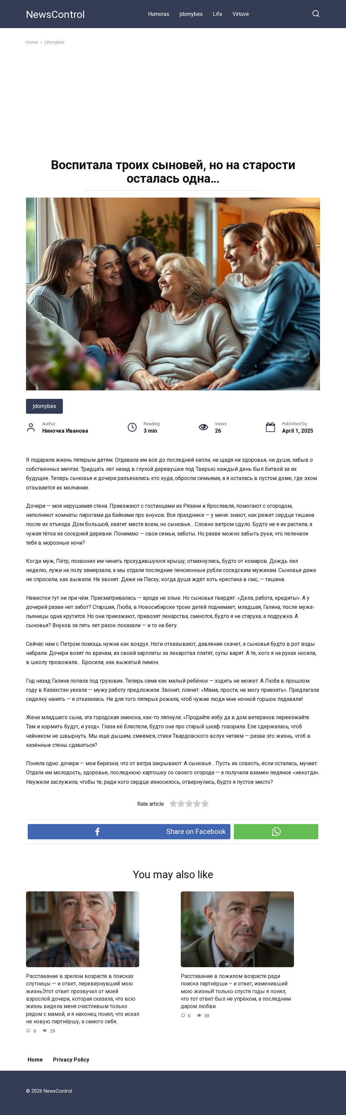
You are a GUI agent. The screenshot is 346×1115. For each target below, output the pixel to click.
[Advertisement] (173, 100)
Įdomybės (191, 14)
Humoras (158, 14)
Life (217, 14)
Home (35, 1059)
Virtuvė (240, 14)
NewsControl (55, 14)
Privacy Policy (71, 1059)
